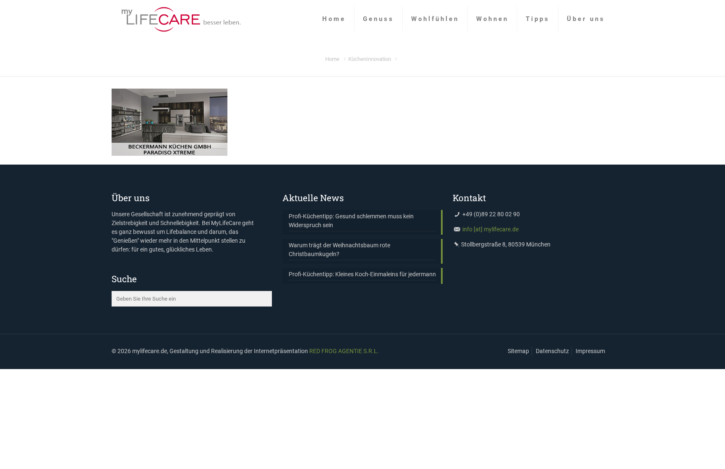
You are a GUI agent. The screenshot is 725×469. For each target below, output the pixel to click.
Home (332, 59)
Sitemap (518, 351)
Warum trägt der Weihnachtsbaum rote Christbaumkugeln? (339, 249)
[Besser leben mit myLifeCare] (180, 19)
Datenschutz (552, 351)
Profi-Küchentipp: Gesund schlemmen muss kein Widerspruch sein (351, 220)
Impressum (590, 351)
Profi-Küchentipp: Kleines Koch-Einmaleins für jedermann (362, 274)
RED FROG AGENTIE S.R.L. (344, 351)
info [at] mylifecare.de (490, 229)
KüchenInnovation (369, 59)
